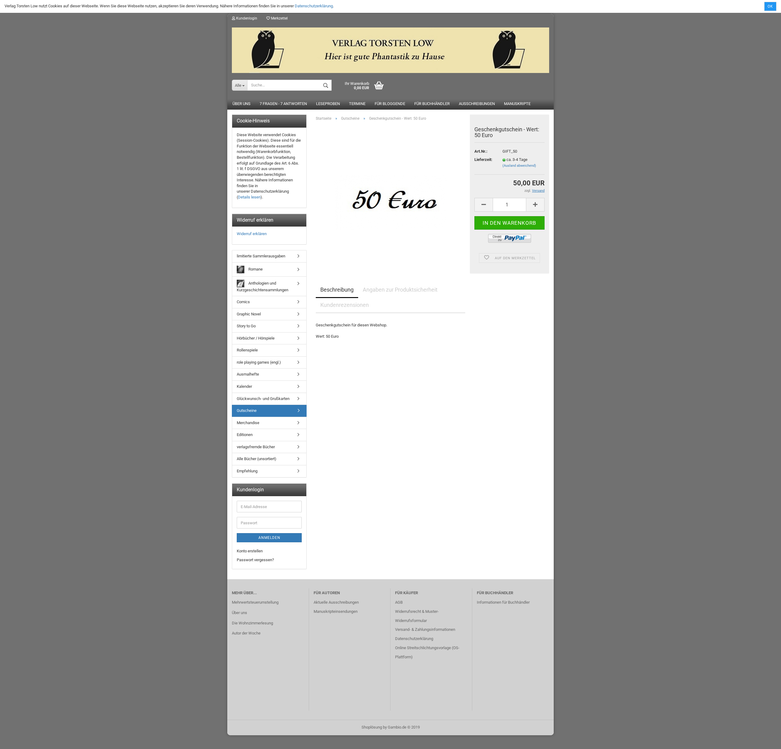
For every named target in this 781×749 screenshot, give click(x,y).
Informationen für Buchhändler (503, 602)
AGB (399, 602)
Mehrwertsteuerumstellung (255, 602)
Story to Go (246, 326)
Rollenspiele (247, 350)
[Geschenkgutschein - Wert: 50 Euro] (390, 194)
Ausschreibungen (477, 103)
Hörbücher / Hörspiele (256, 338)
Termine (357, 103)
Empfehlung (247, 471)
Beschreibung (337, 289)
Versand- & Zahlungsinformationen (425, 629)
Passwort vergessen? (255, 560)
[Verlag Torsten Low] (390, 48)
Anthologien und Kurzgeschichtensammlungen (262, 286)
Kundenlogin (246, 18)
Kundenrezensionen (344, 305)
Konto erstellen (250, 551)
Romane (255, 269)
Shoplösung (372, 727)
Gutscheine (247, 410)
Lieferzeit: (483, 159)
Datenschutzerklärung (314, 6)
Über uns (241, 103)
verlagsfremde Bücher (256, 447)
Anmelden (269, 538)
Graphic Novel (249, 314)
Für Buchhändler (432, 103)
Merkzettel (279, 18)
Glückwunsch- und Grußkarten (263, 398)
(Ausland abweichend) (519, 166)
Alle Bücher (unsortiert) (256, 458)
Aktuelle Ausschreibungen (336, 602)
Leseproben (328, 103)
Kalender (244, 386)
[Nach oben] (764, 739)
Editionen (245, 434)
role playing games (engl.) (259, 362)
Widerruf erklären (252, 233)
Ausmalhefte (248, 374)
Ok (770, 6)
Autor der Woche (246, 633)
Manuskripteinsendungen (336, 611)
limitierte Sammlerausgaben (261, 256)
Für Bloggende (390, 103)
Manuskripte (517, 103)
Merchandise (248, 422)
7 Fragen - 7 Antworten (283, 103)
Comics (243, 302)
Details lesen (249, 197)
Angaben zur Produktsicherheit (400, 289)
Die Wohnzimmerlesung (252, 623)
